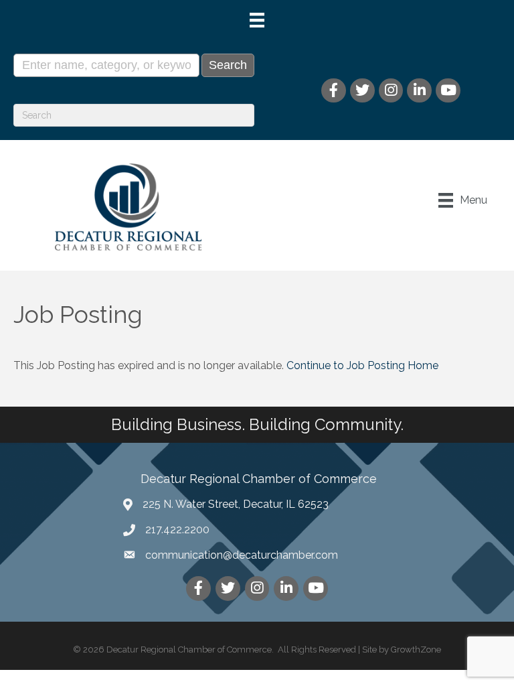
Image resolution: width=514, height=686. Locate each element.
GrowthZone (416, 649)
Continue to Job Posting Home (362, 365)
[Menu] (257, 20)
